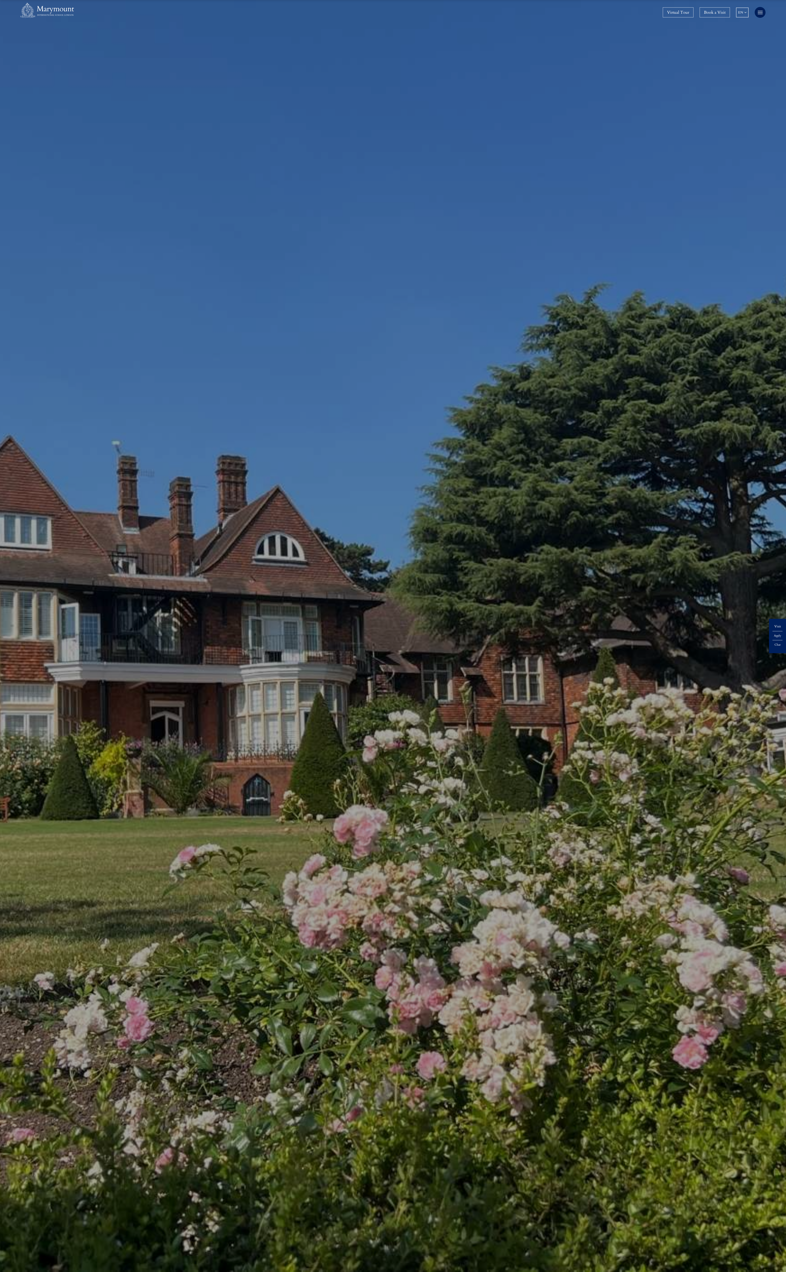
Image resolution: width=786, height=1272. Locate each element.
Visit (777, 626)
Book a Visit (715, 12)
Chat (777, 645)
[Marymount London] (47, 10)
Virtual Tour (678, 12)
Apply (777, 636)
